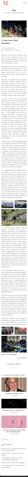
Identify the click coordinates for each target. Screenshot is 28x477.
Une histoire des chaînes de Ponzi (14, 393)
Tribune (18, 50)
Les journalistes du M (8, 48)
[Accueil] (4, 12)
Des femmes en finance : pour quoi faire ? (14, 410)
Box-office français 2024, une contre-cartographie (13, 462)
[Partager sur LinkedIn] (16, 367)
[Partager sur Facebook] (12, 367)
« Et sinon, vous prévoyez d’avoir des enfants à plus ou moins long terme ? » (14, 430)
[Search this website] (14, 439)
